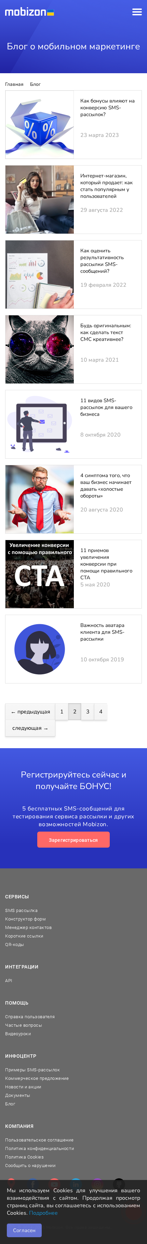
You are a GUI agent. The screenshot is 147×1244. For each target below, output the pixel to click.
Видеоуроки (18, 1033)
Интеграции (22, 967)
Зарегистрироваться (73, 840)
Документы (17, 1095)
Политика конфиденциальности (39, 1148)
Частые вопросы (23, 1025)
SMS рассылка (21, 910)
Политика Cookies (24, 1157)
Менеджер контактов (28, 927)
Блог (10, 1103)
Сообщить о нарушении (30, 1165)
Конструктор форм (25, 919)
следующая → (30, 728)
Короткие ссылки (24, 936)
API (8, 980)
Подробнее (43, 1213)
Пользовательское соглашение (39, 1140)
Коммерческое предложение (37, 1078)
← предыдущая (30, 711)
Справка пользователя (30, 1016)
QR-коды (14, 944)
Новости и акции (23, 1086)
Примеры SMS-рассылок (32, 1069)
